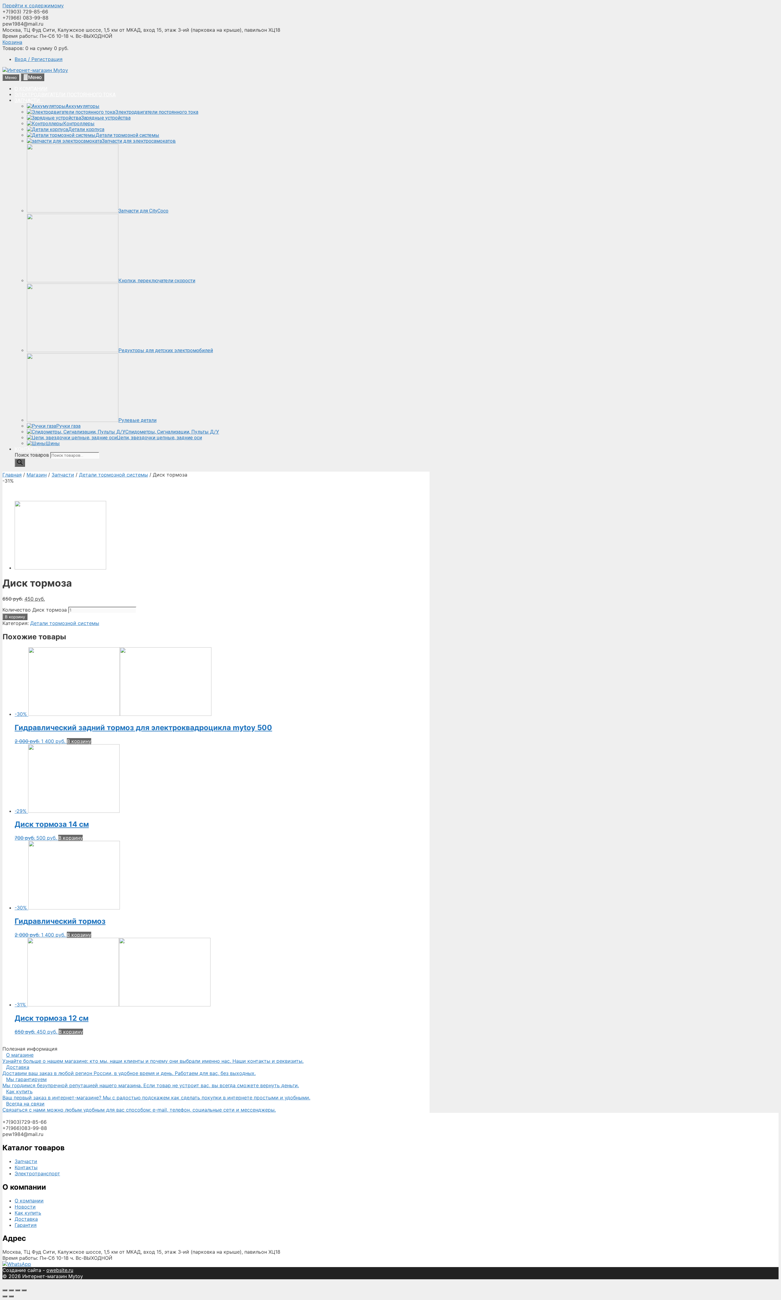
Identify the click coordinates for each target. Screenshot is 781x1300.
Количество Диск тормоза (34, 610)
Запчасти (63, 475)
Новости (25, 1207)
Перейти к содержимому (33, 5)
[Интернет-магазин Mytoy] (35, 70)
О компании (29, 1201)
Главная (12, 475)
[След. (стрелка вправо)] (11, 1296)
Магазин (37, 475)
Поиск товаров (32, 455)
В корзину (15, 616)
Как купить (28, 1213)
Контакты (26, 1167)
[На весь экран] (17, 1290)
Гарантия (26, 1225)
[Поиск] (20, 463)
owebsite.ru (59, 1270)
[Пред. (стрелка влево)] (4, 1296)
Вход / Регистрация (39, 59)
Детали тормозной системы (113, 475)
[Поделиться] (11, 1290)
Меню (35, 77)
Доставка (26, 1219)
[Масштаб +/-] (24, 1290)
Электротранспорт (37, 1173)
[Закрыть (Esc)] (4, 1290)
